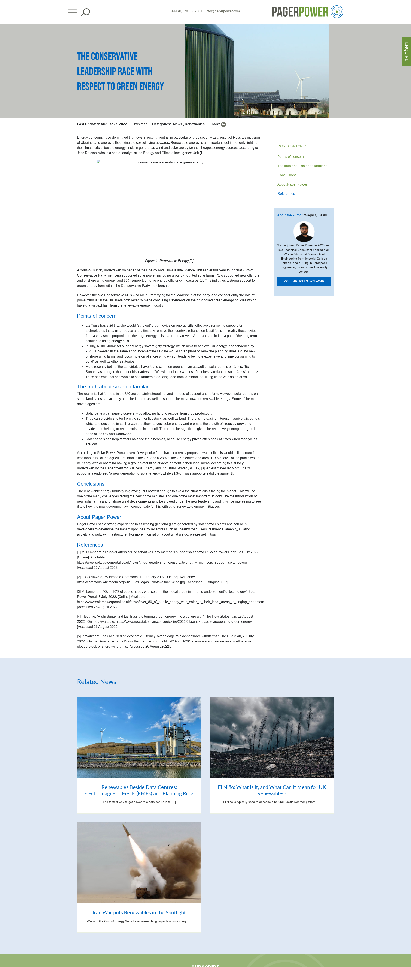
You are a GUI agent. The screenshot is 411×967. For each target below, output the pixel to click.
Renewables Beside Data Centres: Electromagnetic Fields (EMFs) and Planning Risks (139, 790)
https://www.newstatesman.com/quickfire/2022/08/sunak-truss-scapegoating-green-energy (184, 621)
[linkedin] (223, 124)
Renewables (195, 124)
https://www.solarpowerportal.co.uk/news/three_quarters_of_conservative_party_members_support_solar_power (162, 562)
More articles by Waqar (304, 281)
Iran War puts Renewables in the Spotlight (139, 912)
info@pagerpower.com (223, 11)
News (177, 124)
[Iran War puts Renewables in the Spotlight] (139, 862)
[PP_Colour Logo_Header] (307, 7)
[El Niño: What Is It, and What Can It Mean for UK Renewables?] (272, 737)
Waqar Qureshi (315, 215)
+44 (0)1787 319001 (186, 11)
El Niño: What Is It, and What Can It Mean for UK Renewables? (272, 790)
